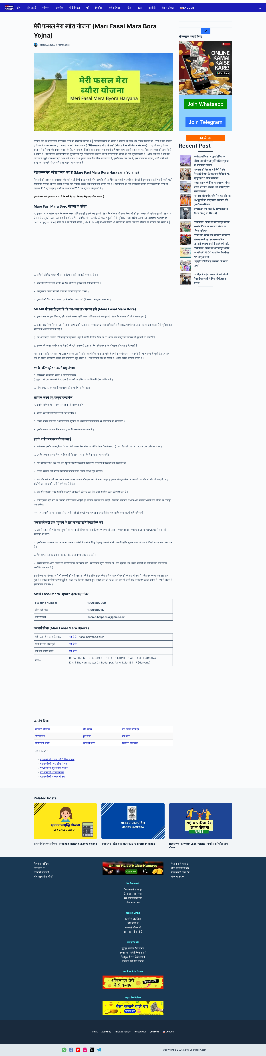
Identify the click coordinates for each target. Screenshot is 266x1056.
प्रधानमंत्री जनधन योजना (52, 776)
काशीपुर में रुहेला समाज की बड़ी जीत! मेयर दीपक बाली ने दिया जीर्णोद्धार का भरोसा (211, 279)
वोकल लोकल (168, 7)
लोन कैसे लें (39, 868)
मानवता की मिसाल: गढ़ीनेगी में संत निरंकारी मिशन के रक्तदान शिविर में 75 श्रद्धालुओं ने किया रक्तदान (212, 174)
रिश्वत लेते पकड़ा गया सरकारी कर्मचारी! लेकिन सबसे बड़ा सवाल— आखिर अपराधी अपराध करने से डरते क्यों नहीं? (212, 239)
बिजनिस (99, 7)
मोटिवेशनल (40, 736)
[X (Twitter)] (92, 1050)
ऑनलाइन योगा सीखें (43, 876)
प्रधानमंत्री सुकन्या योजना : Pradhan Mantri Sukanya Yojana (65, 843)
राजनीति (151, 7)
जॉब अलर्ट (31, 7)
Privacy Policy (123, 1032)
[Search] (205, 31)
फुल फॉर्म (87, 736)
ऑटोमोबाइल (74, 7)
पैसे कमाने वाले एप (130, 729)
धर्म (87, 7)
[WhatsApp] (64, 1050)
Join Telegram (205, 122)
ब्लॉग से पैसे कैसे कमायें (132, 961)
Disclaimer (140, 1032)
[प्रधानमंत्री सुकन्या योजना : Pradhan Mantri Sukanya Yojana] (65, 821)
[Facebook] (71, 1050)
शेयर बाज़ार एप (133, 902)
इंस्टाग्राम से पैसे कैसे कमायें (133, 952)
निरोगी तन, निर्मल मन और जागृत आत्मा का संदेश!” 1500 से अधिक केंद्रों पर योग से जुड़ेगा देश (211, 252)
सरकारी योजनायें (42, 729)
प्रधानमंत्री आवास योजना (52, 772)
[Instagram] (85, 1050)
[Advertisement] (103, 249)
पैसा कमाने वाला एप (133, 889)
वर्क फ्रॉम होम (115, 7)
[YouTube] (78, 1050)
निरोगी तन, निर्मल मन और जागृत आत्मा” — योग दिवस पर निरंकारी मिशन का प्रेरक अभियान (212, 226)
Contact (154, 1032)
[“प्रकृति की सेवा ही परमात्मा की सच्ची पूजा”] (185, 265)
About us (106, 1032)
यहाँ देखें (73, 636)
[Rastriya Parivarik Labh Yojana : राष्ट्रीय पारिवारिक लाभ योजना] (200, 821)
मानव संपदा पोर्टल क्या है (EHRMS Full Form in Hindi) (128, 843)
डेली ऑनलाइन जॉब (133, 893)
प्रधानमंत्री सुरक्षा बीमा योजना (54, 767)
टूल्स (139, 7)
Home (95, 1032)
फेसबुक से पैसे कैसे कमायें (133, 956)
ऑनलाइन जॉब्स (42, 743)
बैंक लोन (126, 736)
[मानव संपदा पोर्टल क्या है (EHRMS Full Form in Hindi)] (133, 821)
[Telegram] (99, 1050)
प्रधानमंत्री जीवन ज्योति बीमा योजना (57, 759)
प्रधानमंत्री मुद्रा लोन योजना (54, 763)
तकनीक (59, 7)
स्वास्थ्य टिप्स (89, 743)
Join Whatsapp (205, 104)
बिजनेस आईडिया (130, 743)
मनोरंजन (45, 7)
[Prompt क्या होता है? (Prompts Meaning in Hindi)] (185, 213)
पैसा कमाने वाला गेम (133, 898)
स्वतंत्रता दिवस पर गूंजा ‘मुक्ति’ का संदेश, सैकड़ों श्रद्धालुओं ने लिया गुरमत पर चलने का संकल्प (211, 161)
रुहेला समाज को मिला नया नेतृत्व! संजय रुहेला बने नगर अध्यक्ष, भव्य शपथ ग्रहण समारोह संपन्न (212, 187)
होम (18, 7)
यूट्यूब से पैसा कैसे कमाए (133, 948)
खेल (129, 7)
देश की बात (205, 138)
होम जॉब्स (87, 729)
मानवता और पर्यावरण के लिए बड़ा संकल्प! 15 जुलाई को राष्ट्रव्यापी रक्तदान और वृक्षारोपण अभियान (212, 200)
